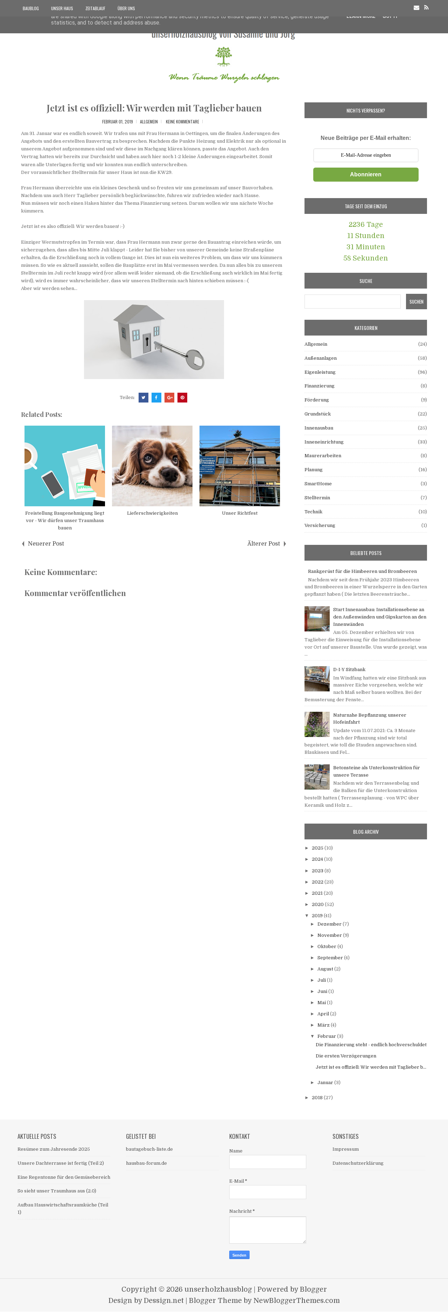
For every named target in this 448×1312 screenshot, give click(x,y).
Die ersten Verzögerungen (346, 1056)
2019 (318, 915)
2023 (318, 870)
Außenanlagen (320, 358)
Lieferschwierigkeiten (152, 513)
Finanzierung (319, 385)
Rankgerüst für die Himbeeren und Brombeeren (362, 571)
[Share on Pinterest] (182, 398)
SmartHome (318, 483)
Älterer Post (263, 544)
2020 (318, 904)
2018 (318, 1097)
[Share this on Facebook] (156, 398)
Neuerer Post (46, 544)
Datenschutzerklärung (358, 1163)
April (323, 1013)
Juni (322, 991)
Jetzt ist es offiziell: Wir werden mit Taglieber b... (371, 1067)
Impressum (345, 1149)
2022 (318, 882)
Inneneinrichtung (324, 442)
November (330, 935)
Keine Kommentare (182, 121)
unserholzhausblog (218, 1289)
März (324, 1025)
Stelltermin (317, 497)
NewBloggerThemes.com (296, 1301)
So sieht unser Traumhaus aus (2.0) (57, 1190)
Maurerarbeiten (322, 455)
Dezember (330, 924)
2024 (318, 859)
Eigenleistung (320, 372)
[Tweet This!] (143, 398)
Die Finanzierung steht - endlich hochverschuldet (371, 1044)
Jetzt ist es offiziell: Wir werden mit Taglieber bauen (154, 108)
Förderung (316, 400)
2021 (318, 893)
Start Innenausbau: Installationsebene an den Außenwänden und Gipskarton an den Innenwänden (379, 617)
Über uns (126, 8)
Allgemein (149, 121)
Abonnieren (366, 174)
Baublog (31, 8)
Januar (325, 1082)
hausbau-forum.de (146, 1163)
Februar (327, 1036)
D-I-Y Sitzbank (349, 669)
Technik (313, 511)
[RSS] (426, 8)
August (325, 969)
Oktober (327, 946)
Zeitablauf (95, 8)
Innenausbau (318, 428)
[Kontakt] (416, 8)
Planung (313, 469)
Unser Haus (62, 8)
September (330, 957)
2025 (318, 848)
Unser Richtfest (240, 513)
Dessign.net (164, 1301)
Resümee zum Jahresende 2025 (54, 1149)
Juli (322, 980)
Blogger (313, 1289)
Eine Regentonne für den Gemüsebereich (64, 1177)
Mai (322, 1002)
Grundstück (317, 414)
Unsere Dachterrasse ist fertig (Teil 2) (61, 1163)
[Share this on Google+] (169, 398)
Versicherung (319, 525)
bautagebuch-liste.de (149, 1149)
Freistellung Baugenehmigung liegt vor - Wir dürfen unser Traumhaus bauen (64, 520)
